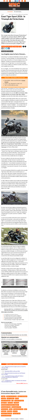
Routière (9, 411)
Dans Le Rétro (10, 398)
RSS (22, 1)
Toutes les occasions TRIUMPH (11, 325)
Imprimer (2, 48)
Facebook (15, 1)
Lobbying (16, 402)
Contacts (8, 418)
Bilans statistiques (22, 396)
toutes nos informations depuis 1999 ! (13, 392)
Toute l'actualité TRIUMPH (10, 327)
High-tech (4, 402)
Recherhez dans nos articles (13, 1)
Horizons (10, 402)
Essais (3, 46)
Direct (25, 1)
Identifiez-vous (4, 339)
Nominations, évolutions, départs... (10, 405)
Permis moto (4, 409)
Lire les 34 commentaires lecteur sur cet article (14, 335)
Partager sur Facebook (9, 48)
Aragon (3, 396)
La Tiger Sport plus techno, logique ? (12, 315)
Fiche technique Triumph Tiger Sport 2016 (14, 319)
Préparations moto (18, 409)
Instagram (19, 1)
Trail (20, 46)
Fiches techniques (5, 400)
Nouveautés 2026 (5, 407)
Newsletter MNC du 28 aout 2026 (12, 371)
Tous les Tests (9, 46)
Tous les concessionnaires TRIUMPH (13, 323)
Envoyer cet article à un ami (4, 48)
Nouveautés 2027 (16, 407)
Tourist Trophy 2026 (6, 413)
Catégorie (15, 46)
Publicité (21, 418)
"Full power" (4, 147)
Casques (3, 398)
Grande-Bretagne (19, 400)
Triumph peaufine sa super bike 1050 (12, 318)
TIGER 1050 (10, 51)
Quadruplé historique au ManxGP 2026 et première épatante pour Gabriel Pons (12, 376)
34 (23, 46)
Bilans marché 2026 (11, 396)
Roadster (3, 411)
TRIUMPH (4, 51)
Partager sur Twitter (6, 48)
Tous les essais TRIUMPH (10, 326)
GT (12, 400)
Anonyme (4, 1)
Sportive (15, 411)
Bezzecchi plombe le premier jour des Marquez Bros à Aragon (13, 373)
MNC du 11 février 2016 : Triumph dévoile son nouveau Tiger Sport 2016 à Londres (14, 94)
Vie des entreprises (6, 415)
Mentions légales (15, 418)
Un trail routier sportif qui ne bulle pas (13, 317)
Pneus (10, 409)
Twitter (17, 1)
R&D (25, 409)
